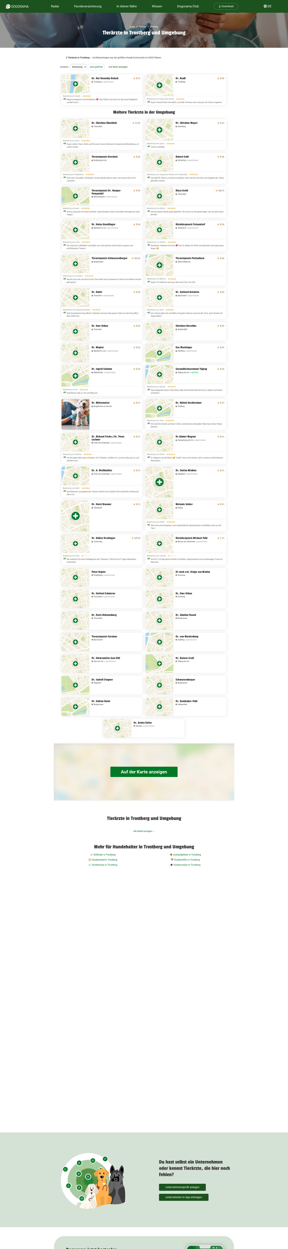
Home (132, 27)
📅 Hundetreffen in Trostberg (185, 859)
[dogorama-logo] (17, 6)
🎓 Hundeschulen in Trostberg (185, 864)
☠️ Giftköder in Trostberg (103, 854)
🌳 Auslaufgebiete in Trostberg (185, 854)
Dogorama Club (188, 6)
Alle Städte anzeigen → (144, 831)
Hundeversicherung (88, 6)
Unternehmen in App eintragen (183, 1197)
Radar (55, 6)
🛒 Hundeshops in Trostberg (102, 864)
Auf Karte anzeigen (118, 67)
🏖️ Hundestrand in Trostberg (102, 859)
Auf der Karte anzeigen (144, 771)
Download (227, 6)
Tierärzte (142, 27)
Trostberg (154, 27)
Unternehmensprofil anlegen (182, 1187)
